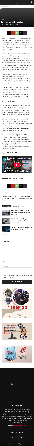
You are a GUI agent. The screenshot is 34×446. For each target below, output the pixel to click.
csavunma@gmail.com (19, 425)
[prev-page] (3, 235)
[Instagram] (12, 437)
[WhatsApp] (17, 33)
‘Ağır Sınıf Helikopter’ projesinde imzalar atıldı (25, 197)
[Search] (31, 2)
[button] (3, 2)
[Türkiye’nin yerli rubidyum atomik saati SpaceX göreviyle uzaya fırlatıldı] (6, 221)
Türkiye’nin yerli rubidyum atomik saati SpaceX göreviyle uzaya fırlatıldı (21, 221)
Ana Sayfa (3, 6)
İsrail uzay (21, 178)
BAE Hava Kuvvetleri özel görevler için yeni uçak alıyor (9, 198)
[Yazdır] (25, 33)
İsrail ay (15, 178)
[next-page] (6, 235)
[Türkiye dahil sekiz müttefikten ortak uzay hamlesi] (6, 229)
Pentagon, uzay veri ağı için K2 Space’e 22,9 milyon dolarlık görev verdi (21, 212)
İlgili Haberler (6, 206)
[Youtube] (21, 437)
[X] (9, 33)
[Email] (21, 33)
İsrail (10, 178)
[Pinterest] (13, 33)
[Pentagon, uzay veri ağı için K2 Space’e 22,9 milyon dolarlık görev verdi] (6, 213)
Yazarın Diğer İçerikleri (18, 206)
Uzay (8, 6)
